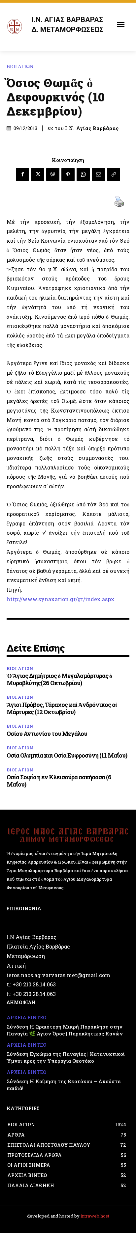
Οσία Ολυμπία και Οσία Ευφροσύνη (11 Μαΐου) (67, 755)
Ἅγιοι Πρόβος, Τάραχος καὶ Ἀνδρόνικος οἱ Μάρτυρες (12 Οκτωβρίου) (62, 708)
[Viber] (52, 174)
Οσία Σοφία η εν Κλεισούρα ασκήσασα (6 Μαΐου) (59, 780)
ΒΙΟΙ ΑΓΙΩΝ (20, 66)
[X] (37, 174)
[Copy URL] (113, 174)
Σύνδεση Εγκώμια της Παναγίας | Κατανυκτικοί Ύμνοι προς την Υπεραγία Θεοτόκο (66, 1057)
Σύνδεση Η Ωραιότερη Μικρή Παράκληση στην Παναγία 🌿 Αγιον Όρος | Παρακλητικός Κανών (65, 1030)
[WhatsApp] (83, 174)
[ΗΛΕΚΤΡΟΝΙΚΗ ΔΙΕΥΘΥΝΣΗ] (98, 174)
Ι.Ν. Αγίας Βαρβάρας (92, 128)
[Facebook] (22, 174)
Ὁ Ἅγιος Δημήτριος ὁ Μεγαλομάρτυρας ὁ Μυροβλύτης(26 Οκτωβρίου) (59, 679)
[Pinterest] (68, 174)
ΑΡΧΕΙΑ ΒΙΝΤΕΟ (26, 1018)
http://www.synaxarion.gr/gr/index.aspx (61, 599)
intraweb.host (95, 1216)
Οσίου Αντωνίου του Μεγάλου (47, 733)
